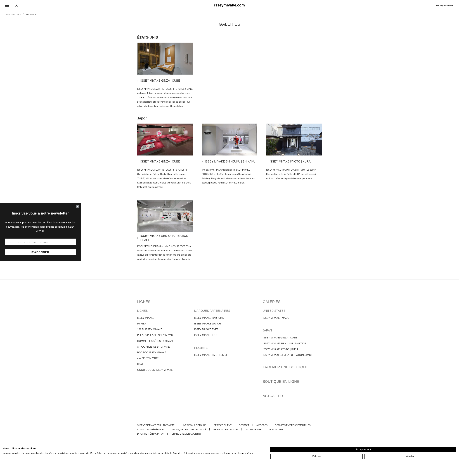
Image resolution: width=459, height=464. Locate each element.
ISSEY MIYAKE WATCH (207, 323)
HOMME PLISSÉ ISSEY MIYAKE (155, 341)
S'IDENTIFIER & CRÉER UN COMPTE (155, 425)
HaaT (140, 363)
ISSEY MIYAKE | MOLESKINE (211, 355)
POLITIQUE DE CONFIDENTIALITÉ (189, 429)
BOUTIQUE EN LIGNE (444, 5)
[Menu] (7, 5)
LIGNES (143, 302)
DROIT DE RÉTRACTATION (150, 434)
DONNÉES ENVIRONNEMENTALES (293, 425)
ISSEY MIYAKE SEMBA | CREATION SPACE (288, 355)
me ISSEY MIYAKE (147, 358)
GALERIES (271, 302)
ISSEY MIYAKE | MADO (276, 317)
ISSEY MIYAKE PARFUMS (209, 317)
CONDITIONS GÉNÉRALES (150, 429)
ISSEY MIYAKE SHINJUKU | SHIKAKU (284, 343)
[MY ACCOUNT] (16, 5)
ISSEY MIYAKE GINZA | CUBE (280, 337)
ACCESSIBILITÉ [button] (254, 429)
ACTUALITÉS (273, 396)
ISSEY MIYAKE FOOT (206, 335)
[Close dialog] (77, 206)
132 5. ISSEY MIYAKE (149, 329)
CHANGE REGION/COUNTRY (186, 434)
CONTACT (244, 425)
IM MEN (141, 323)
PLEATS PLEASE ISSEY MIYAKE (155, 335)
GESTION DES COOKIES (226, 429)
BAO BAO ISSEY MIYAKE (151, 352)
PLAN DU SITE (276, 429)
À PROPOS (262, 425)
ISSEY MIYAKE (145, 317)
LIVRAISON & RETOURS (194, 425)
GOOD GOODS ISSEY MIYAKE (155, 369)
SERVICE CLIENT (222, 425)
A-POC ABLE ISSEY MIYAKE (153, 346)
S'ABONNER (40, 252)
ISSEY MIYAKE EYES (206, 329)
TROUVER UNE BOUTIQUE (285, 367)
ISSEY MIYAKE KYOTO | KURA (280, 349)
